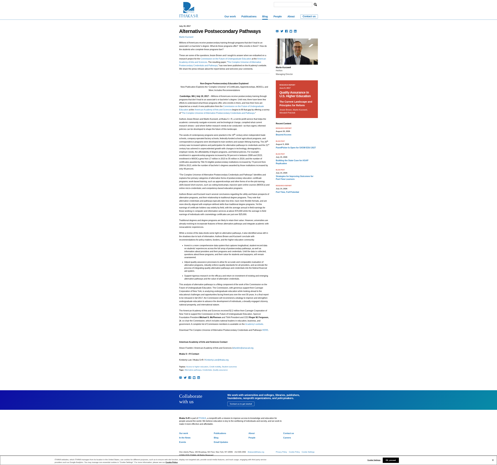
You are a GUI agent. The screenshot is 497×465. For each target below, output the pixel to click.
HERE (265, 330)
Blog (265, 16)
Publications (249, 16)
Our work (230, 16)
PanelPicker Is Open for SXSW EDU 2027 (296, 148)
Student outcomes (229, 367)
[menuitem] (230, 17)
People (277, 16)
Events (182, 442)
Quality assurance (220, 370)
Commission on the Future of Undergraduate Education (226, 59)
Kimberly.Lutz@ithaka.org (217, 360)
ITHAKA (202, 418)
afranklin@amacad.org (243, 348)
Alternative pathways (193, 370)
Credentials (207, 370)
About (291, 16)
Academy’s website (254, 324)
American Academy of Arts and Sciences (213, 110)
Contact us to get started (241, 404)
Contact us (309, 16)
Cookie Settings (308, 452)
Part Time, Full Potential (287, 192)
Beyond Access (283, 135)
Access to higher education (197, 367)
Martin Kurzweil (186, 37)
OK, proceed (391, 460)
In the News (185, 438)
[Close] (493, 460)
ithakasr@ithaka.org (256, 452)
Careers (287, 438)
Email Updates (221, 442)
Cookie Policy (294, 452)
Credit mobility (215, 367)
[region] (248, 460)
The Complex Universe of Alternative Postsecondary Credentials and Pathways (218, 113)
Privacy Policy (281, 452)
